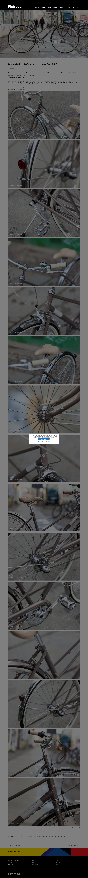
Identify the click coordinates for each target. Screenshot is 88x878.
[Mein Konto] (73, 8)
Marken (43, 7)
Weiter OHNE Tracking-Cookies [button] (44, 439)
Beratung (55, 7)
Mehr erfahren (48, 441)
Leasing (49, 7)
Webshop (36, 7)
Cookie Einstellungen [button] (41, 441)
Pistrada (14, 6)
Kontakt (62, 7)
